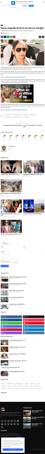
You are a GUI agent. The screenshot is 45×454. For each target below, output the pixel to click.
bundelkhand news (8, 114)
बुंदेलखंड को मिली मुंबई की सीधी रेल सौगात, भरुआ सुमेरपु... (37, 411)
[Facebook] (2, 421)
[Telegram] (5, 424)
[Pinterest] (8, 424)
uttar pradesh (25, 114)
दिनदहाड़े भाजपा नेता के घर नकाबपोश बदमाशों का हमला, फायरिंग (11, 367)
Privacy (41, 449)
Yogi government (24, 388)
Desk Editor (2, 176)
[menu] (1, 2)
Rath (27, 386)
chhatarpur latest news (17, 114)
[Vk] (18, 424)
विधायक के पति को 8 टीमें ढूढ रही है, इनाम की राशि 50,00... (11, 234)
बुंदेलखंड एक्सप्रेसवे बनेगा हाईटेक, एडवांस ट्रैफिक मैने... (37, 424)
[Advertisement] (22, 16)
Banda (38, 383)
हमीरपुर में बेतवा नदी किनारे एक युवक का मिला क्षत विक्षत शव (12, 125)
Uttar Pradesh (32, 383)
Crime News (3, 388)
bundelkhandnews (19, 383)
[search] (43, 2)
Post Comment (5, 266)
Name (2, 246)
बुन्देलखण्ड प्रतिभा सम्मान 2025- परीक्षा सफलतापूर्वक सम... (18, 353)
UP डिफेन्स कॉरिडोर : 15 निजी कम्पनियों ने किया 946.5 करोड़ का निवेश (15, 109)
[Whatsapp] (14, 421)
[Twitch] (14, 424)
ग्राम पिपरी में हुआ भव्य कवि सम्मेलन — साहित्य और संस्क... (17, 347)
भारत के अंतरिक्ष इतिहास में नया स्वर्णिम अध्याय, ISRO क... (17, 340)
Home (2, 5)
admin (24, 176)
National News (37, 386)
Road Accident (31, 388)
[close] (23, 438)
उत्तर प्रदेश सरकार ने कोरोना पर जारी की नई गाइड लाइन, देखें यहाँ (14, 77)
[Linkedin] (11, 424)
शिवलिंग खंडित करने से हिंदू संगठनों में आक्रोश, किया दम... (33, 174)
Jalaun (31, 386)
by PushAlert (13, 7)
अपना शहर (5, 5)
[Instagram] (8, 421)
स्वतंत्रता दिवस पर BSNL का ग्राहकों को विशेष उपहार (17, 304)
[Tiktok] (11, 421)
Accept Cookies (13, 449)
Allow (31, 5)
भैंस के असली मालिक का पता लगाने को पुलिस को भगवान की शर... (11, 194)
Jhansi (24, 386)
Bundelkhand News (10, 383)
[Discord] (2, 424)
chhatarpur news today (16, 117)
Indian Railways (39, 388)
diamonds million (25, 117)
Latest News (3, 386)
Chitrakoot (3, 383)
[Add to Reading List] (43, 37)
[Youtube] (18, 421)
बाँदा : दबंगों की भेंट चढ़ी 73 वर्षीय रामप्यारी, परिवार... (16, 297)
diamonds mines (8, 117)
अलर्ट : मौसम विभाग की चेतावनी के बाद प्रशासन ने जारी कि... (17, 283)
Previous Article (18, 123)
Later (25, 5)
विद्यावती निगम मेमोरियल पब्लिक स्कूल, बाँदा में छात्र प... (17, 290)
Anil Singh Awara (11, 146)
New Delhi (17, 388)
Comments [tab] (4, 243)
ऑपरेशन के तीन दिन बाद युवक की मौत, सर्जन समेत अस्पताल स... (18, 276)
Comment (3, 251)
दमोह (8, 5)
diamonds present (33, 114)
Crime (19, 386)
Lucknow (9, 386)
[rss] (2, 427)
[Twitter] (5, 421)
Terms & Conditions (35, 449)
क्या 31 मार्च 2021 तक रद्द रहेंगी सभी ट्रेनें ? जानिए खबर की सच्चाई (32, 126)
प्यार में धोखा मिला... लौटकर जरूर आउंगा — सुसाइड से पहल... (18, 360)
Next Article (25, 123)
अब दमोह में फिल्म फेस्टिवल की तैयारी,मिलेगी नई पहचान (32, 213)
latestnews (26, 383)
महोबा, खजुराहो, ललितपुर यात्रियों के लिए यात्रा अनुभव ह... (38, 418)
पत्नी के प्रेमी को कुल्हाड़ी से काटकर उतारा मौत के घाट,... (17, 371)
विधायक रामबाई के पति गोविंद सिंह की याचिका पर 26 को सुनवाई (10, 214)
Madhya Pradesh (11, 388)
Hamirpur (14, 386)
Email (24, 246)
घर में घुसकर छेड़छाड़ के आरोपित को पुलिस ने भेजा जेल (10, 174)
